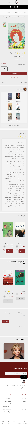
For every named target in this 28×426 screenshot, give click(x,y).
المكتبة (24, 401)
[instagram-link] (10, 7)
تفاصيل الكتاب (21, 64)
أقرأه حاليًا (14, 18)
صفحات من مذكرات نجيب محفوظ (21, 244)
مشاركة (5, 83)
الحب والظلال (18, 101)
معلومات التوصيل (7, 409)
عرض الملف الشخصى (14, 125)
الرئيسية (24, 398)
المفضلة (19, 423)
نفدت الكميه (20, 298)
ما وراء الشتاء (18, 121)
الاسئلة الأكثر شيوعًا (7, 398)
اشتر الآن (22, 251)
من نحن (24, 407)
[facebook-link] (17, 7)
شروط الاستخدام (7, 412)
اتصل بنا (24, 410)
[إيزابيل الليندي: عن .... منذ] (14, 351)
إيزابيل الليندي (17, 56)
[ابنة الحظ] (20, 277)
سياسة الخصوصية (7, 406)
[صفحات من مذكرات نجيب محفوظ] (20, 230)
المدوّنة (24, 404)
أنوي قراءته (21, 18)
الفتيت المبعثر (10, 294)
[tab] (20, 313)
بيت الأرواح (10, 121)
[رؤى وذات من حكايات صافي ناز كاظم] (8, 230)
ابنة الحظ (23, 291)
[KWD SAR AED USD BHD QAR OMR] (14, 2)
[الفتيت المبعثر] (8, 277)
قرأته (6, 18)
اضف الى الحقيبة (13, 77)
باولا (10, 111)
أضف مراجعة (5, 321)
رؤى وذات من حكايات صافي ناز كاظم (8, 244)
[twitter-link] (14, 7)
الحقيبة (14, 423)
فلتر (8, 423)
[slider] (22, 137)
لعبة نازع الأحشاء (9, 101)
